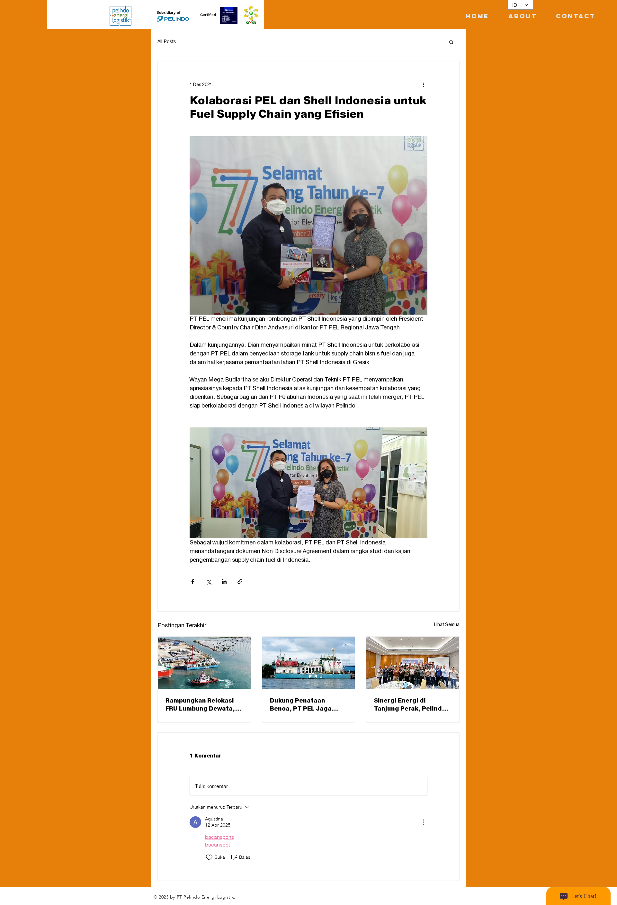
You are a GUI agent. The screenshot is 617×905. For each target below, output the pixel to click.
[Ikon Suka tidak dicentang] (209, 857)
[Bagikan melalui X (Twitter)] (208, 581)
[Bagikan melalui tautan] (240, 581)
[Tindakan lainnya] (423, 84)
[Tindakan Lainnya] (423, 822)
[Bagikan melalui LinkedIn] (224, 581)
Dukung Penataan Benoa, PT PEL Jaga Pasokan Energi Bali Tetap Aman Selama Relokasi (301, 705)
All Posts (166, 42)
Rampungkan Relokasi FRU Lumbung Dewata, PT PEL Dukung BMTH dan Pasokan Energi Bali (202, 705)
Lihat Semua (447, 624)
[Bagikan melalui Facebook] (193, 581)
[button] (451, 41)
